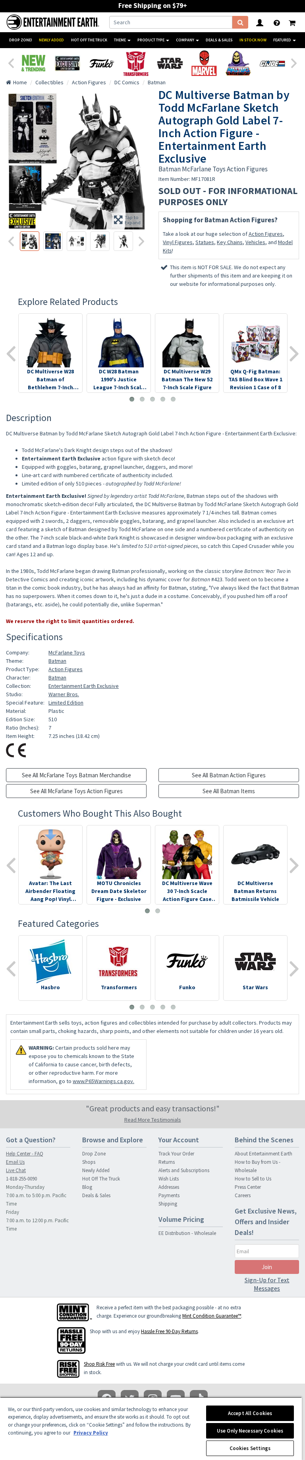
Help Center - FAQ (24, 1153)
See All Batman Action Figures (229, 775)
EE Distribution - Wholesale (187, 1233)
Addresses (168, 1187)
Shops (88, 1162)
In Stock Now (252, 40)
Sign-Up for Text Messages (267, 1284)
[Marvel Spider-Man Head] (204, 63)
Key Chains (230, 242)
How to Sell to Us (253, 1178)
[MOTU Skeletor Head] (238, 63)
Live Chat (16, 1170)
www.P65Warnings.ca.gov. (103, 1081)
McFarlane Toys (66, 652)
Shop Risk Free (99, 1364)
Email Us (15, 1162)
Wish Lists (168, 1178)
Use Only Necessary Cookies (250, 1430)
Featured (282, 40)
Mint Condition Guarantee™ (211, 1315)
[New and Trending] (33, 63)
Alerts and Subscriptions (183, 1170)
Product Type (151, 40)
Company (185, 40)
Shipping (167, 1203)
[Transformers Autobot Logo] (136, 63)
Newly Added (51, 40)
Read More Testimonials (152, 1119)
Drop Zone (94, 1153)
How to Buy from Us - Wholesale (257, 1166)
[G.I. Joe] (272, 63)
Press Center (248, 1187)
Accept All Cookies (250, 1413)
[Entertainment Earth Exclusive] (67, 63)
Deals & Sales (219, 40)
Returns (166, 1162)
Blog (87, 1187)
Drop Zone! (20, 40)
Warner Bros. (63, 694)
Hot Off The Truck (89, 40)
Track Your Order (176, 1153)
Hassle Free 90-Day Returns (169, 1331)
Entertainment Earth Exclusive (83, 685)
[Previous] (10, 62)
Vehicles (255, 242)
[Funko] (102, 63)
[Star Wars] (170, 63)
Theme (120, 40)
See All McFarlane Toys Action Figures (76, 791)
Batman (57, 660)
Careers (243, 1195)
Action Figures (266, 233)
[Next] (294, 62)
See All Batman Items (229, 791)
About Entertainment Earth (263, 1153)
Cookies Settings (250, 1448)
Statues (204, 242)
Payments (169, 1195)
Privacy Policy (90, 1432)
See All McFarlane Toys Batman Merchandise (76, 775)
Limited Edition (65, 702)
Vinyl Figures (178, 242)
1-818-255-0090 (21, 1178)
